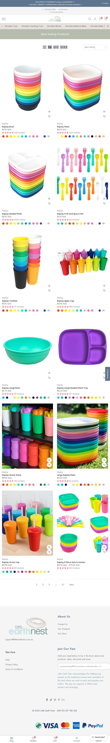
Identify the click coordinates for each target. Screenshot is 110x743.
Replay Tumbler (9, 301)
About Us (64, 616)
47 (63, 584)
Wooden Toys (11, 26)
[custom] (51, 699)
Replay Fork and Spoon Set (70, 213)
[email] (63, 699)
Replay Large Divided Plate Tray (72, 388)
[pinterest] (59, 699)
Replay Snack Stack (11, 475)
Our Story (62, 633)
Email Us (64, 9)
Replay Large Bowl (11, 388)
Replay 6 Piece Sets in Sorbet (71, 562)
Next (72, 584)
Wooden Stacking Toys (32, 26)
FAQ (7, 659)
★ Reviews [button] (107, 374)
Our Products (64, 628)
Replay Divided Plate (12, 213)
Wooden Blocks (54, 26)
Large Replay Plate (66, 475)
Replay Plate (63, 126)
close (5, 3)
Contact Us (62, 624)
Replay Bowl (8, 126)
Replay (5, 123)
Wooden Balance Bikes (75, 26)
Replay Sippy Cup (65, 301)
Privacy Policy (11, 664)
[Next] (107, 26)
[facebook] (47, 699)
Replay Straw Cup (10, 562)
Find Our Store (57, 12)
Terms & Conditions (14, 669)
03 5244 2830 (50, 9)
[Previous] (2, 26)
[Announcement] (55, 3)
